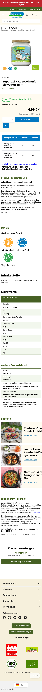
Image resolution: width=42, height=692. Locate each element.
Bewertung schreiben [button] (21, 561)
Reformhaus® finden (18, 9)
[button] (7, 88)
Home (3, 28)
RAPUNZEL (13, 28)
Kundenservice (34, 9)
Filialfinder (36, 512)
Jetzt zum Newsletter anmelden (19, 164)
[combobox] (21, 21)
